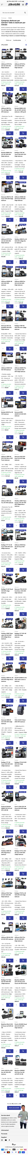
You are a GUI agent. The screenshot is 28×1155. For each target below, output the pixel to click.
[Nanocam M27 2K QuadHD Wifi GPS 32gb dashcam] (7, 316)
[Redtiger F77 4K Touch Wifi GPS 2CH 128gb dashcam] (7, 752)
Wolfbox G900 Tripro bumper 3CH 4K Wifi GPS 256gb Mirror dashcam (20, 503)
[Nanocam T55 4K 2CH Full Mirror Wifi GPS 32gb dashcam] (21, 579)
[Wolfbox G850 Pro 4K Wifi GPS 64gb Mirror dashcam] (7, 668)
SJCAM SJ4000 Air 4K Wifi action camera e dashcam (21, 679)
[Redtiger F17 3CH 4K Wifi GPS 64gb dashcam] (21, 623)
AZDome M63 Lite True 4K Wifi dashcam (7, 501)
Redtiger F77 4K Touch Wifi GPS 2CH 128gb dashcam (7, 764)
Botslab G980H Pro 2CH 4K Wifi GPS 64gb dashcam (6, 154)
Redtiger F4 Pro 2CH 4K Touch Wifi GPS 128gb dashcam (20, 852)
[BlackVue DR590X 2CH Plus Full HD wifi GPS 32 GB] (21, 1060)
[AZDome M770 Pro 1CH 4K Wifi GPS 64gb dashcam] (7, 229)
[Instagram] (2, 1140)
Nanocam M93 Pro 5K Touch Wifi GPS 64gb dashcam (7, 198)
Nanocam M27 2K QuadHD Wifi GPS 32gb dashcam (6, 327)
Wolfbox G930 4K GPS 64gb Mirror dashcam (6, 852)
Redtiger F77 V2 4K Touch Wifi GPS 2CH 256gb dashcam (7, 546)
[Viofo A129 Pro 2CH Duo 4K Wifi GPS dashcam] (7, 1060)
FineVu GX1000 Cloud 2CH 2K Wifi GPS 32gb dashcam (21, 1026)
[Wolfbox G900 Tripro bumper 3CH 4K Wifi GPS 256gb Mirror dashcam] (21, 491)
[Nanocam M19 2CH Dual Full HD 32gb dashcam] (21, 446)
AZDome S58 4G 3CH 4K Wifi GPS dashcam (7, 938)
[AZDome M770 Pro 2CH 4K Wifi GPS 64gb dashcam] (7, 54)
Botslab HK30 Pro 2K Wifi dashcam (7, 413)
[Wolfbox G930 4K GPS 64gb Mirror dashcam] (7, 841)
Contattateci (4, 1118)
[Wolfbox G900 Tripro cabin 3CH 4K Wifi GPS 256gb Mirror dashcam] (7, 623)
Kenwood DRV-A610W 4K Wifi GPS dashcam (20, 414)
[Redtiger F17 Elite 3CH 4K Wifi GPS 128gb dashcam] (7, 970)
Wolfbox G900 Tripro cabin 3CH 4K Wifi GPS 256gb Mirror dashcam (7, 636)
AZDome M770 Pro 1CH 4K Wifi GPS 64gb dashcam (6, 241)
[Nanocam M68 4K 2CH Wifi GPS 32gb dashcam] (7, 710)
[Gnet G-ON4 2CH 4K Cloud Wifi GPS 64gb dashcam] (21, 796)
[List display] (26, 45)
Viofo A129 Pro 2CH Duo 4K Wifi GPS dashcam (7, 1072)
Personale (4, 1134)
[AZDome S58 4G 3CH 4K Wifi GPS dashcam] (7, 927)
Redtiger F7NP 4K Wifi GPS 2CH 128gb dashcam (20, 327)
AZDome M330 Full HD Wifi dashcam (6, 369)
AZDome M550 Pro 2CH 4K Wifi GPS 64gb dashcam (20, 283)
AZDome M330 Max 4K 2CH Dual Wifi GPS (20, 546)
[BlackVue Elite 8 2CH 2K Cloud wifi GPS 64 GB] (7, 1014)
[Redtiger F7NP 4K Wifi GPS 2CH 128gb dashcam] (21, 316)
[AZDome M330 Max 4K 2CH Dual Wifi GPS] (21, 535)
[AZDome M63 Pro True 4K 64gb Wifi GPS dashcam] (7, 98)
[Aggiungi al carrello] (9, 89)
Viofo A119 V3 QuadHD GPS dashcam (20, 721)
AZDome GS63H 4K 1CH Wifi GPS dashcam (6, 283)
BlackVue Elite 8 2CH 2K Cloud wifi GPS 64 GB (7, 1026)
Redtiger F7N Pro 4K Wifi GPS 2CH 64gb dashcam (20, 894)
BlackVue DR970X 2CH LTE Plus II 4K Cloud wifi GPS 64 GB (21, 981)
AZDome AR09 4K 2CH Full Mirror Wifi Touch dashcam (7, 458)
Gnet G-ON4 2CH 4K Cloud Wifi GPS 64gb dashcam (20, 808)
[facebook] (9, 1140)
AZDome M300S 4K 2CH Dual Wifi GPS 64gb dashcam (20, 198)
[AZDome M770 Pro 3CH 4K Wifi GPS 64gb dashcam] (21, 54)
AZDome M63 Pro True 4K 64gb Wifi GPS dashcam (6, 110)
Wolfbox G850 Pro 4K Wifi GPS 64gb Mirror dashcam (7, 679)
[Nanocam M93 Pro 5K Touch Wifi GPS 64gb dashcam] (7, 187)
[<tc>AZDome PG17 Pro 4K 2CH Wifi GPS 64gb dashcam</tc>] (21, 927)
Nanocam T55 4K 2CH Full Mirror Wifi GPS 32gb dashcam (21, 591)
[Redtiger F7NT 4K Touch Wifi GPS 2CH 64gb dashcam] (21, 142)
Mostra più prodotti (14, 1108)
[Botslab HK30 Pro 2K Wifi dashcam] (7, 402)
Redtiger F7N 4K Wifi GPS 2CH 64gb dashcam (20, 764)
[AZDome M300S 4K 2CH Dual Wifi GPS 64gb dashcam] (21, 187)
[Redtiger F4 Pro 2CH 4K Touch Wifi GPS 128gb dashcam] (21, 841)
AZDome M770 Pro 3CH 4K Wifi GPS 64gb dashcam (20, 65)
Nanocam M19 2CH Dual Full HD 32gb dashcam (20, 458)
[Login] (23, 4)
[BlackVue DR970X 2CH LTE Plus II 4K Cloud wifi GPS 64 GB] (21, 970)
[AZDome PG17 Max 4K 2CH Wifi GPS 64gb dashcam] (7, 883)
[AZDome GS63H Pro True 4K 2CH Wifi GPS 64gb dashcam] (21, 358)
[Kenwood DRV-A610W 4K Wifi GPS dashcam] (21, 402)
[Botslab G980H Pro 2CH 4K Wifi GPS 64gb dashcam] (7, 142)
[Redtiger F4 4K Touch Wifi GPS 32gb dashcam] (7, 579)
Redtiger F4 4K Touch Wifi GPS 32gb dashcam (7, 591)
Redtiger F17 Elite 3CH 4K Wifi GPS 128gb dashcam (6, 981)
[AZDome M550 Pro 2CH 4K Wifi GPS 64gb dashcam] (21, 271)
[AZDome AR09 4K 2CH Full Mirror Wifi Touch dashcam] (7, 446)
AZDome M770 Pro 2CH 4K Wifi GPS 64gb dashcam (6, 65)
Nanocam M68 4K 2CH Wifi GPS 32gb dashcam (6, 721)
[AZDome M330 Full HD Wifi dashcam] (7, 358)
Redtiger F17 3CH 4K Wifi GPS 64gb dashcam (20, 635)
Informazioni (5, 1130)
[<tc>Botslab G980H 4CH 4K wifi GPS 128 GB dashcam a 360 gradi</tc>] (21, 98)
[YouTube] (6, 1140)
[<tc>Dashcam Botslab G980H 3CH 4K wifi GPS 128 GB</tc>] (7, 796)
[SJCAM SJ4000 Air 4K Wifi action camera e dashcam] (21, 668)
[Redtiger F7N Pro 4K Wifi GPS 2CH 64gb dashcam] (21, 883)
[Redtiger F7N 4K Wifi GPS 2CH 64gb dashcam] (21, 752)
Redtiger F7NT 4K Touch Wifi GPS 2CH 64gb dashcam (20, 154)
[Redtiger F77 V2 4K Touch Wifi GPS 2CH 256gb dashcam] (7, 535)
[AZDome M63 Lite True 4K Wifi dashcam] (7, 491)
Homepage (3, 18)
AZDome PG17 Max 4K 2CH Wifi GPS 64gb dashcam (6, 894)
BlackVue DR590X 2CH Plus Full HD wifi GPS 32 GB (20, 1072)
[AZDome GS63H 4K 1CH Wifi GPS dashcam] (7, 271)
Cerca (25, 13)
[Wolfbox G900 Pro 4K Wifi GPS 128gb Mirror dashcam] (21, 229)
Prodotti (2, 4)
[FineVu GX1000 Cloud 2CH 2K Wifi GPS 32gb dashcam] (21, 1014)
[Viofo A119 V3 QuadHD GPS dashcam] (21, 710)
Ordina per (8, 40)
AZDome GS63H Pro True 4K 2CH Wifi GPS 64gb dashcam (20, 369)
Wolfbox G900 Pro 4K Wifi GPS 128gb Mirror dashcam (21, 241)
